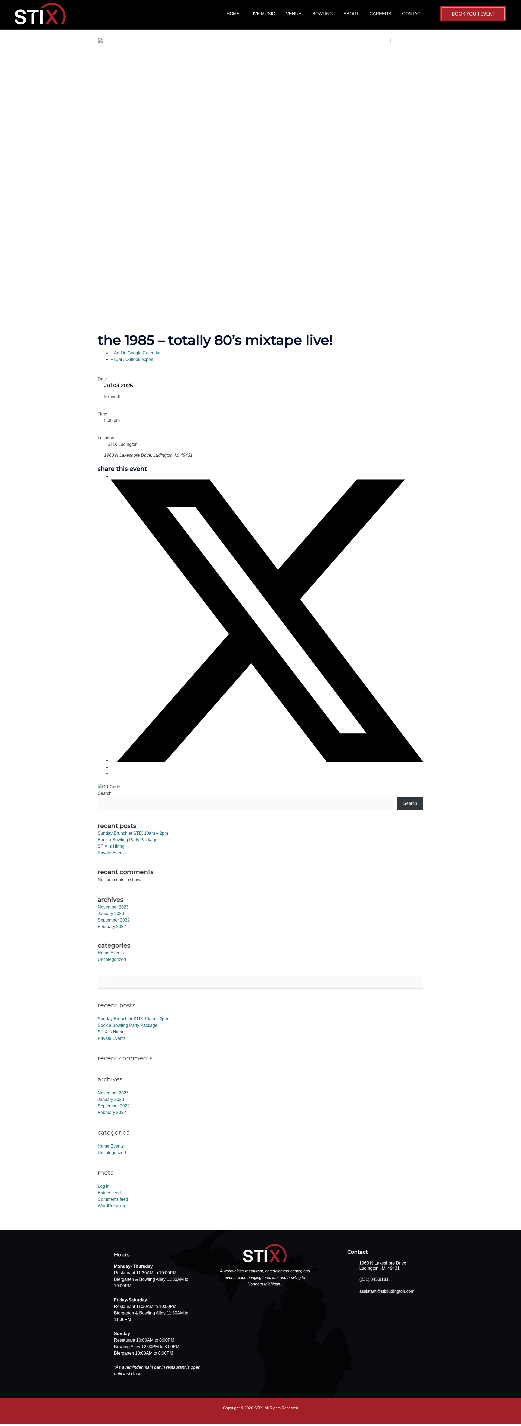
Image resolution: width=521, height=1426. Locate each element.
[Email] (112, 773)
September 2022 (114, 920)
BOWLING (322, 13)
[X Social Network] (267, 760)
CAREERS (380, 13)
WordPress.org (112, 1205)
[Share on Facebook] (112, 476)
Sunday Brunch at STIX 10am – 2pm (133, 833)
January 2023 (111, 913)
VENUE (293, 13)
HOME (233, 13)
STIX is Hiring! (112, 846)
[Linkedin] (112, 767)
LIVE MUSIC (262, 13)
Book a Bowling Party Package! (128, 839)
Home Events (111, 953)
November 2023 (113, 907)
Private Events (112, 852)
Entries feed (109, 1192)
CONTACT (412, 13)
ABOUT (351, 13)
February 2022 (112, 926)
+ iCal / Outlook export (132, 359)
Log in (104, 1186)
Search (105, 793)
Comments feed (113, 1199)
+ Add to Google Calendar (136, 353)
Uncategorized (112, 959)
